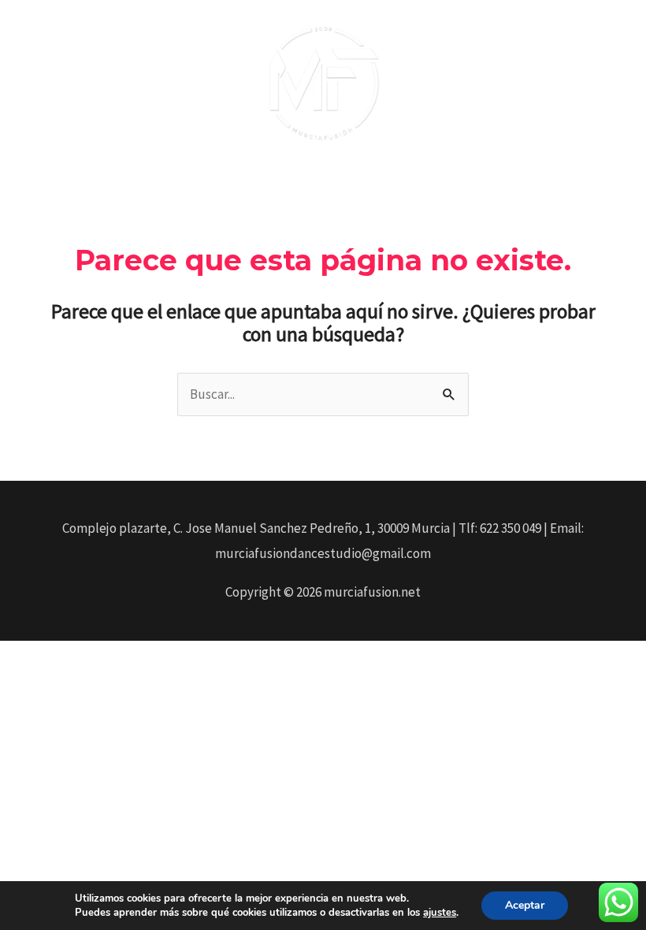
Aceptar (524, 905)
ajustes (439, 913)
